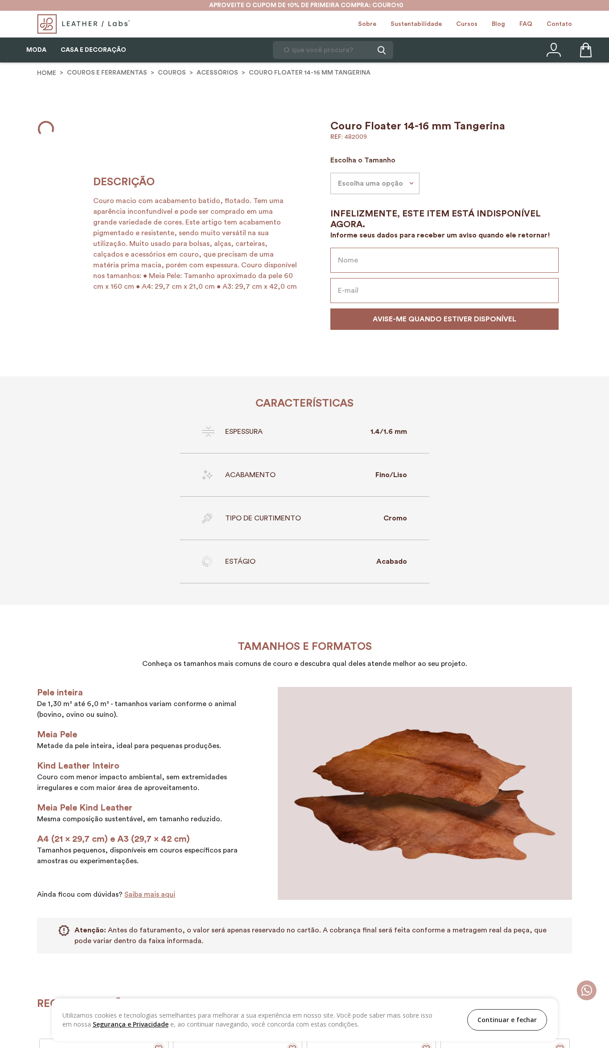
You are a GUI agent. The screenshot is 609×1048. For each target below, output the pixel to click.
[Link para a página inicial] (46, 74)
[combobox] (333, 50)
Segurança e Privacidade (131, 1024)
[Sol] (353, 155)
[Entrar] (552, 50)
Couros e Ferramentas (107, 74)
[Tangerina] (340, 155)
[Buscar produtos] (380, 50)
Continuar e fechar (507, 1019)
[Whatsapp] (586, 991)
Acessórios (217, 74)
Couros (172, 74)
